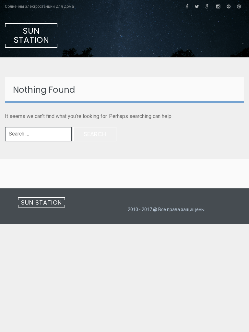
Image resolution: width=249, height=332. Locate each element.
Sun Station (31, 35)
